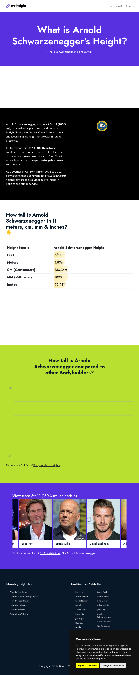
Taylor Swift (80, 609)
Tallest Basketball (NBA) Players (24, 596)
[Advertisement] (69, 87)
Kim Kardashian (103, 625)
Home (109, 5)
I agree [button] (81, 665)
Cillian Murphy (103, 605)
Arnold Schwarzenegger (104, 616)
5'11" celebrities (50, 553)
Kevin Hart (79, 591)
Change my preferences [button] (113, 665)
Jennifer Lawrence (79, 629)
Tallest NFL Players (18, 605)
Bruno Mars (80, 614)
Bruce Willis (63, 544)
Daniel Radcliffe (104, 621)
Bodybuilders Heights (46, 465)
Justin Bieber (102, 600)
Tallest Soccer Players (20, 600)
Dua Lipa (79, 622)
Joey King (101, 609)
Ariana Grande (81, 596)
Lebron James (103, 596)
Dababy (78, 605)
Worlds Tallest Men (18, 591)
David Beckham (99, 544)
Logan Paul (102, 591)
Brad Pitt (27, 544)
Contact (129, 5)
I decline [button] (93, 665)
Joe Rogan (79, 618)
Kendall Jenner (81, 600)
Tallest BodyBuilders (19, 614)
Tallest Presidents (17, 609)
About (119, 5)
